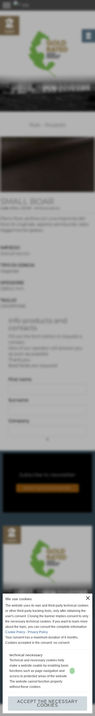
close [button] (88, 598)
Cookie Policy (15, 632)
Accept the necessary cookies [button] (47, 703)
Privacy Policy (38, 632)
